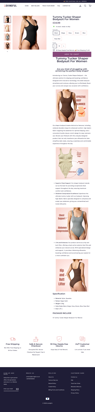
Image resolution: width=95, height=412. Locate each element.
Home (26, 5)
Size (54, 42)
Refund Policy (52, 383)
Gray (70, 33)
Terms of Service (53, 380)
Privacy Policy (75, 393)
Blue (84, 33)
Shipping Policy (75, 390)
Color (55, 29)
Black (56, 33)
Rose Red (57, 39)
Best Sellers (35, 5)
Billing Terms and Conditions (56, 390)
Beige (63, 33)
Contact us (66, 5)
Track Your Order (48, 5)
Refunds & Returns (76, 386)
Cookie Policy (52, 386)
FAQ (58, 5)
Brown (77, 33)
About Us (51, 377)
